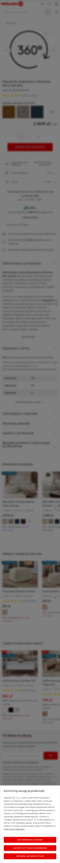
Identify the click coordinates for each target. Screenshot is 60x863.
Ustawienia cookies (30, 839)
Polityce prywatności (14, 829)
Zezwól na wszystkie (30, 856)
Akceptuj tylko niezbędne (30, 848)
